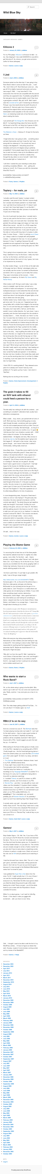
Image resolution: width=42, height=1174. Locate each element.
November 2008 (8, 1027)
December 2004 (8, 1124)
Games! (7, 827)
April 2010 (6, 993)
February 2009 (8, 1020)
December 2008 (8, 1025)
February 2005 (8, 1120)
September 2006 (8, 1084)
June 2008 (6, 1039)
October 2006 (7, 1081)
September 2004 (8, 1131)
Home (5, 33)
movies (16, 536)
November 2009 (8, 1002)
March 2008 (7, 1045)
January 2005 (7, 1122)
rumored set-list (14, 103)
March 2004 (7, 1145)
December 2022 (8, 966)
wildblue (24, 50)
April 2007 (6, 1070)
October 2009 (7, 1005)
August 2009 (7, 1007)
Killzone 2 (8, 46)
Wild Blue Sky (11, 12)
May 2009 (6, 1014)
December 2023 (8, 964)
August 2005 (7, 1106)
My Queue (28, 277)
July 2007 (6, 1063)
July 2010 (6, 987)
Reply (16, 955)
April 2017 (6, 968)
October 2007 (7, 1057)
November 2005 (8, 1102)
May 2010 (6, 991)
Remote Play (9, 783)
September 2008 (8, 1032)
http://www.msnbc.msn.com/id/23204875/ (16, 580)
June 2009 (6, 1011)
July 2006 (6, 1088)
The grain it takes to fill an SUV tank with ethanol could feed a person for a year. (17, 396)
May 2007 (6, 1068)
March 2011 (7, 978)
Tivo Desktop (9, 760)
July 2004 (6, 1136)
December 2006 (8, 1077)
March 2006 (7, 1097)
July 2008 (6, 1036)
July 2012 (6, 971)
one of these (34, 234)
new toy (12, 439)
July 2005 (6, 1109)
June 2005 (6, 1111)
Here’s (5, 114)
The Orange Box (19, 121)
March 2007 (7, 1072)
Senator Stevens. (19, 796)
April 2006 (6, 1095)
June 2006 (6, 1091)
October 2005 (7, 1104)
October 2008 (7, 1030)
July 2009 (6, 1009)
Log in (5, 1162)
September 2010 (8, 982)
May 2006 (6, 1093)
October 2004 (7, 1129)
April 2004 (6, 1142)
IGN (14, 853)
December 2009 (8, 1000)
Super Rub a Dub (20, 874)
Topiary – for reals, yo (15, 190)
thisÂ (28, 708)
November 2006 (8, 1079)
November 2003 (8, 1151)
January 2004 (7, 1149)
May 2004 (6, 1140)
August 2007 (7, 1061)
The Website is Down (9, 132)
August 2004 (7, 1133)
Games (11, 66)
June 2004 (6, 1138)
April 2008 (6, 1043)
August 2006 (7, 1086)
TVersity (13, 778)
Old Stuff (12, 33)
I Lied (6, 74)
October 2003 (7, 1154)
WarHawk (28, 729)
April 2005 (6, 1115)
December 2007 (8, 1052)
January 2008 (7, 1050)
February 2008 (8, 1048)
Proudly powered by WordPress (21, 1170)
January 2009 (7, 1023)
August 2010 (7, 984)
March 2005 (7, 1118)
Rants (16, 668)
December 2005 (8, 1099)
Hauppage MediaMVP (21, 772)
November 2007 (8, 1054)
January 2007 (7, 1075)
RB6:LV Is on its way (14, 721)
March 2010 (7, 996)
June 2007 (6, 1066)
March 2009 (7, 1018)
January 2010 (7, 998)
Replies (22, 181)
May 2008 (6, 1041)
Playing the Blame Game (16, 544)
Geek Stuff (17, 819)
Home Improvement (20, 381)
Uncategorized (31, 381)
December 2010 (8, 980)
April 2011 (6, 975)
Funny (11, 181)
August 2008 (7, 1034)
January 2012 (7, 973)
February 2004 (8, 1147)
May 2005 (6, 1113)
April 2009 (6, 1016)
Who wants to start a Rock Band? (14, 678)
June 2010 (6, 989)
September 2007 (8, 1059)
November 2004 (8, 1127)
